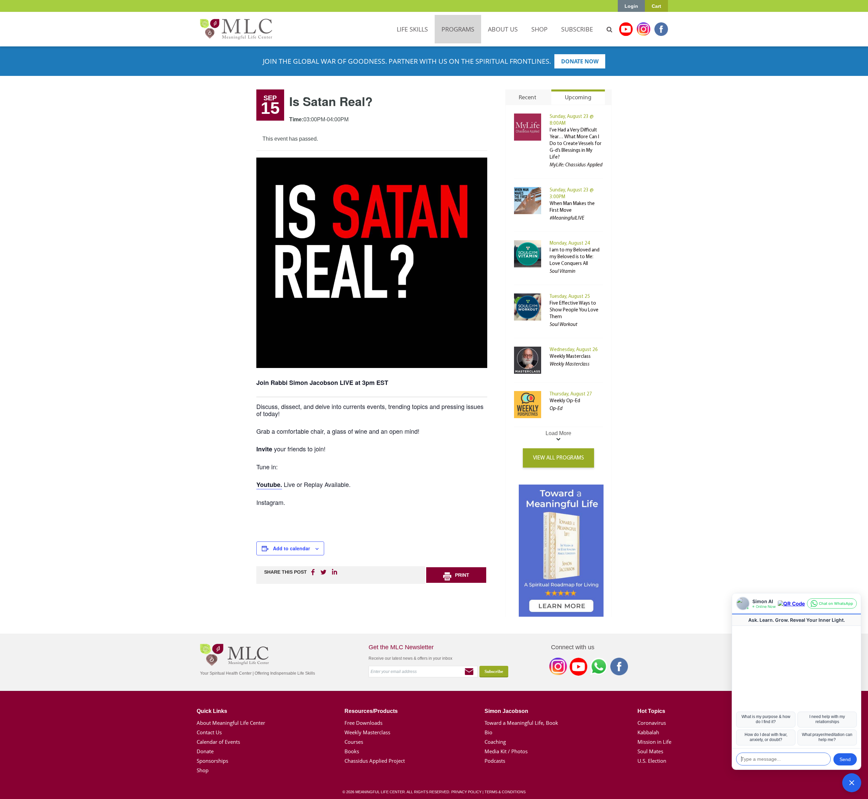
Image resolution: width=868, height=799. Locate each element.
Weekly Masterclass (570, 356)
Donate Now (579, 61)
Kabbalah (648, 732)
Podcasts (495, 760)
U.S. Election (651, 760)
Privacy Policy (466, 792)
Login (631, 6)
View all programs (558, 458)
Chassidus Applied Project (374, 760)
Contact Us (209, 732)
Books (351, 751)
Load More (558, 433)
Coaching (495, 741)
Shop (203, 770)
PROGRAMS (457, 29)
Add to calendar (291, 548)
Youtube (626, 29)
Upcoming (578, 98)
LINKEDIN (334, 572)
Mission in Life (654, 741)
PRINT (462, 575)
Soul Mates (650, 751)
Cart (656, 6)
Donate (205, 751)
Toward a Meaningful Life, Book (521, 722)
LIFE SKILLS (412, 29)
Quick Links (212, 711)
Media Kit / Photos (506, 751)
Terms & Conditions (505, 792)
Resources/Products (371, 711)
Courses (353, 741)
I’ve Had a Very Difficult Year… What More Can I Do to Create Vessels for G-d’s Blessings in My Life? (575, 144)
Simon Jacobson (506, 711)
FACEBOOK (313, 572)
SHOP (539, 29)
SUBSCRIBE (577, 29)
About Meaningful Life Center (231, 722)
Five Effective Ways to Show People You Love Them (574, 310)
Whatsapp (599, 668)
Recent (527, 98)
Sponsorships (212, 760)
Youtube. (269, 484)
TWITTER (323, 572)
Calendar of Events (218, 741)
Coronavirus (651, 722)
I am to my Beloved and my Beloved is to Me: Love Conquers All (574, 257)
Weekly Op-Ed (565, 401)
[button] (851, 782)
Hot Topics (651, 711)
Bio (488, 732)
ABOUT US (503, 29)
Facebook (661, 29)
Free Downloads (363, 722)
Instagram (643, 29)
